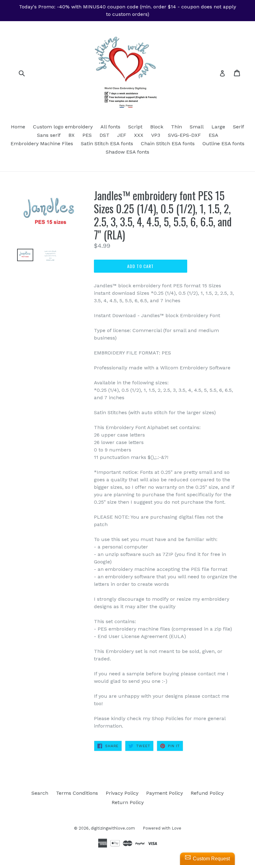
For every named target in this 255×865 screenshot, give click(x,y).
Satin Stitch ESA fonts (107, 143)
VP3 (155, 135)
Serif (238, 127)
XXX (138, 135)
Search (39, 793)
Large (218, 127)
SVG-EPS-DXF (184, 135)
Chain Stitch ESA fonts (168, 143)
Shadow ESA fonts (127, 152)
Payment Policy (164, 793)
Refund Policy (207, 793)
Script (135, 127)
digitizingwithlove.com (113, 828)
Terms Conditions (77, 793)
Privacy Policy (122, 793)
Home (18, 127)
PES (87, 135)
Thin (176, 127)
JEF (121, 135)
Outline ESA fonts (223, 143)
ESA (213, 135)
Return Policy (128, 802)
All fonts (110, 127)
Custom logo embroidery (63, 127)
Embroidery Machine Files (42, 143)
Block (156, 127)
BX (71, 135)
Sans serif (49, 135)
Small (197, 127)
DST (104, 135)
